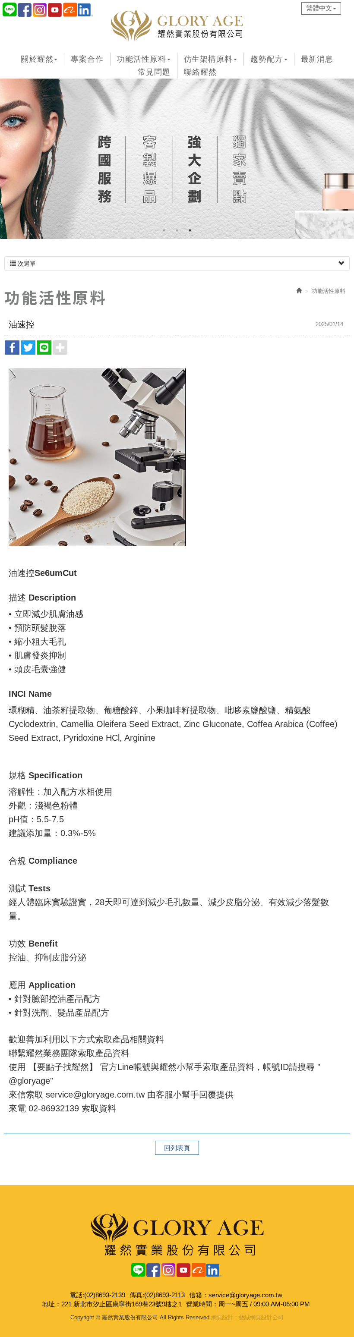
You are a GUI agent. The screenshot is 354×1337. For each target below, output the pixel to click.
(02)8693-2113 (164, 1295)
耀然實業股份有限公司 (177, 26)
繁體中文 (319, 8)
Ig (39, 9)
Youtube (183, 1269)
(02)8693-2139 (104, 1295)
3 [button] (190, 230)
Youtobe (55, 9)
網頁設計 (222, 1317)
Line (9, 9)
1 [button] (164, 230)
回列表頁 (177, 1147)
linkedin (85, 9)
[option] (177, 159)
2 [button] (177, 230)
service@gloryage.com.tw (245, 1295)
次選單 (26, 263)
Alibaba (70, 9)
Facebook (24, 9)
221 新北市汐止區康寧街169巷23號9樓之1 (121, 1304)
